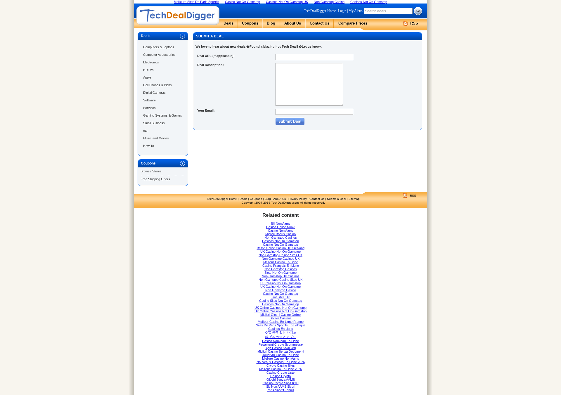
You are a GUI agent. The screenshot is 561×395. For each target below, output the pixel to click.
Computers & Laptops (158, 47)
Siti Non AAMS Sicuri (280, 386)
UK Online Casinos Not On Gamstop (280, 307)
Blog (271, 23)
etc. (145, 130)
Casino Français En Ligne (280, 265)
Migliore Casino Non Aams (280, 358)
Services (149, 108)
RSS (414, 23)
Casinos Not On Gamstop (280, 241)
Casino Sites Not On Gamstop (280, 300)
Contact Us (319, 23)
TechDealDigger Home (320, 11)
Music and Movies (156, 138)
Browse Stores (151, 171)
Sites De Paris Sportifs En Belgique (280, 325)
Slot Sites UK (280, 297)
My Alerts (356, 11)
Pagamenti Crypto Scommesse (281, 344)
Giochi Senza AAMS (280, 379)
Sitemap (354, 198)
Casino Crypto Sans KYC (281, 383)
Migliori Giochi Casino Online (280, 314)
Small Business (154, 123)
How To (148, 146)
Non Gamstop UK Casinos (280, 276)
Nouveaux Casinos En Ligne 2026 (281, 362)
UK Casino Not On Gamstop (280, 251)
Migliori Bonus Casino (280, 234)
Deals (228, 23)
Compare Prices (352, 23)
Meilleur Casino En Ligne (280, 262)
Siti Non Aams (280, 223)
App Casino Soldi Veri (281, 348)
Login (342, 11)
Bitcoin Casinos (281, 318)
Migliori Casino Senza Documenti (280, 351)
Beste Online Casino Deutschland (280, 248)
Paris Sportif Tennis (280, 390)
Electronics (151, 62)
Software (149, 100)
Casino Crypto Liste (280, 372)
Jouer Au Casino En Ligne (280, 355)
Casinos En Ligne (280, 328)
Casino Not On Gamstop (280, 244)
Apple (147, 77)
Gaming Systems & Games (162, 115)
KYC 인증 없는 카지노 (280, 332)
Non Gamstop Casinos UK (280, 258)
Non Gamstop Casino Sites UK (280, 255)
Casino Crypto (280, 376)
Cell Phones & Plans (157, 85)
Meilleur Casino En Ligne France (281, 321)
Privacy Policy (297, 198)
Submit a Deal (336, 198)
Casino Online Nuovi (280, 227)
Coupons (250, 23)
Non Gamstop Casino (280, 290)
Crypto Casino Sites (280, 365)
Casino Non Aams (280, 230)
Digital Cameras (154, 92)
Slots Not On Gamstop (280, 272)
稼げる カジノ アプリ (280, 337)
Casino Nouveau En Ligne (280, 341)
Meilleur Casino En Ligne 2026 (280, 369)
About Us (292, 23)
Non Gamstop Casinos (280, 237)
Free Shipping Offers (155, 179)
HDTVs (148, 70)
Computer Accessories (159, 54)
